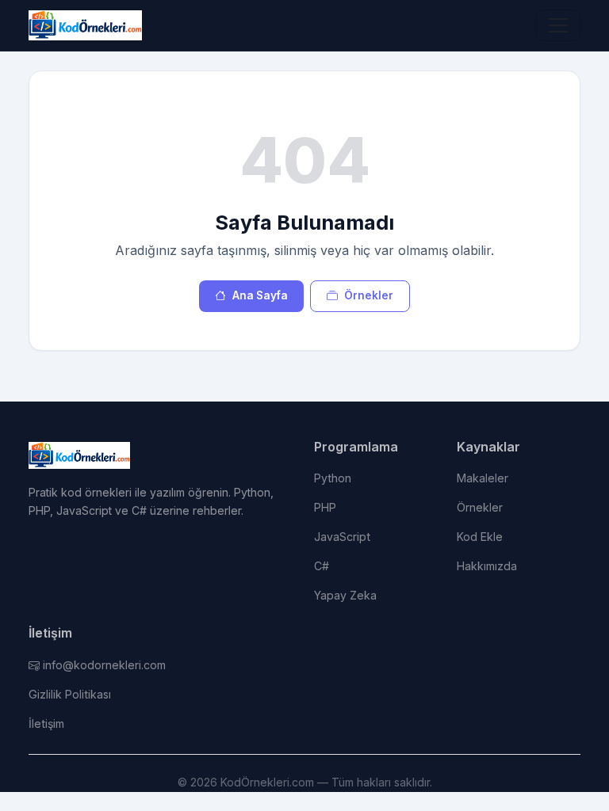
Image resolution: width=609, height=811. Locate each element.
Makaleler (482, 478)
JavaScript (342, 536)
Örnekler (368, 295)
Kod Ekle (480, 536)
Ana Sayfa (260, 295)
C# (321, 566)
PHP (325, 507)
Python (332, 478)
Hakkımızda (487, 566)
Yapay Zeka (345, 595)
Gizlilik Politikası (70, 694)
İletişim (46, 723)
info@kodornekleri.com (104, 665)
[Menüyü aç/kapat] (558, 25)
